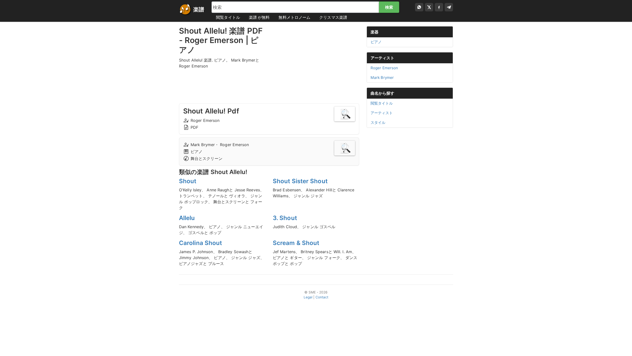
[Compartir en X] (429, 7)
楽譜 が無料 (259, 17)
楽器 (374, 31)
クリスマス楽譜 (333, 17)
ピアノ (376, 42)
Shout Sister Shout (300, 181)
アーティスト (383, 57)
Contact (322, 297)
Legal (308, 297)
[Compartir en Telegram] (449, 7)
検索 (389, 7)
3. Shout (285, 218)
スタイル (378, 122)
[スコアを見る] (344, 114)
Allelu (187, 218)
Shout (188, 181)
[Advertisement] (316, 60)
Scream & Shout (296, 242)
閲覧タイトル (228, 17)
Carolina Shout (200, 242)
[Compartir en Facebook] (439, 7)
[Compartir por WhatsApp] (419, 7)
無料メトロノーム (294, 17)
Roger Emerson (384, 68)
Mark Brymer (382, 77)
